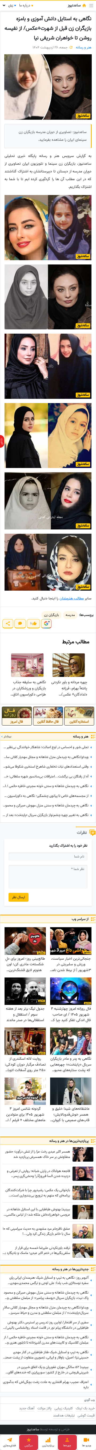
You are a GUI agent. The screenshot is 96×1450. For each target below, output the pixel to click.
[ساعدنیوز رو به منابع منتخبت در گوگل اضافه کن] (46, 623)
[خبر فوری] (2, 441)
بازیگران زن (51, 615)
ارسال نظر (18, 897)
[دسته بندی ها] (91, 6)
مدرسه (70, 615)
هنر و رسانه (83, 47)
